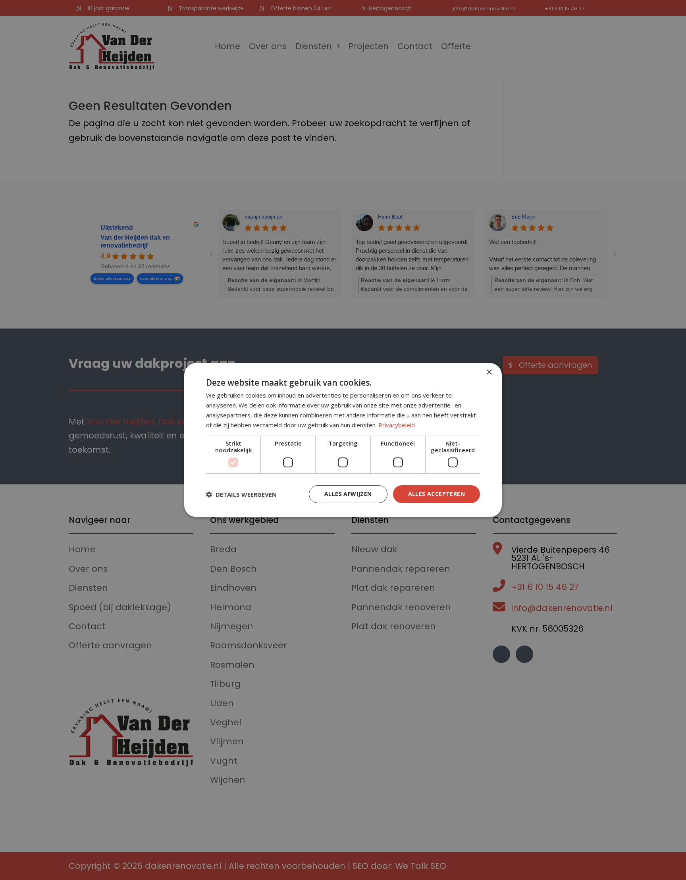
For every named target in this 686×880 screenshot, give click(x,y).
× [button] (489, 372)
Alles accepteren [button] (436, 494)
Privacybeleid (396, 425)
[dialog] (343, 440)
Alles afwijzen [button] (348, 494)
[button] (241, 494)
